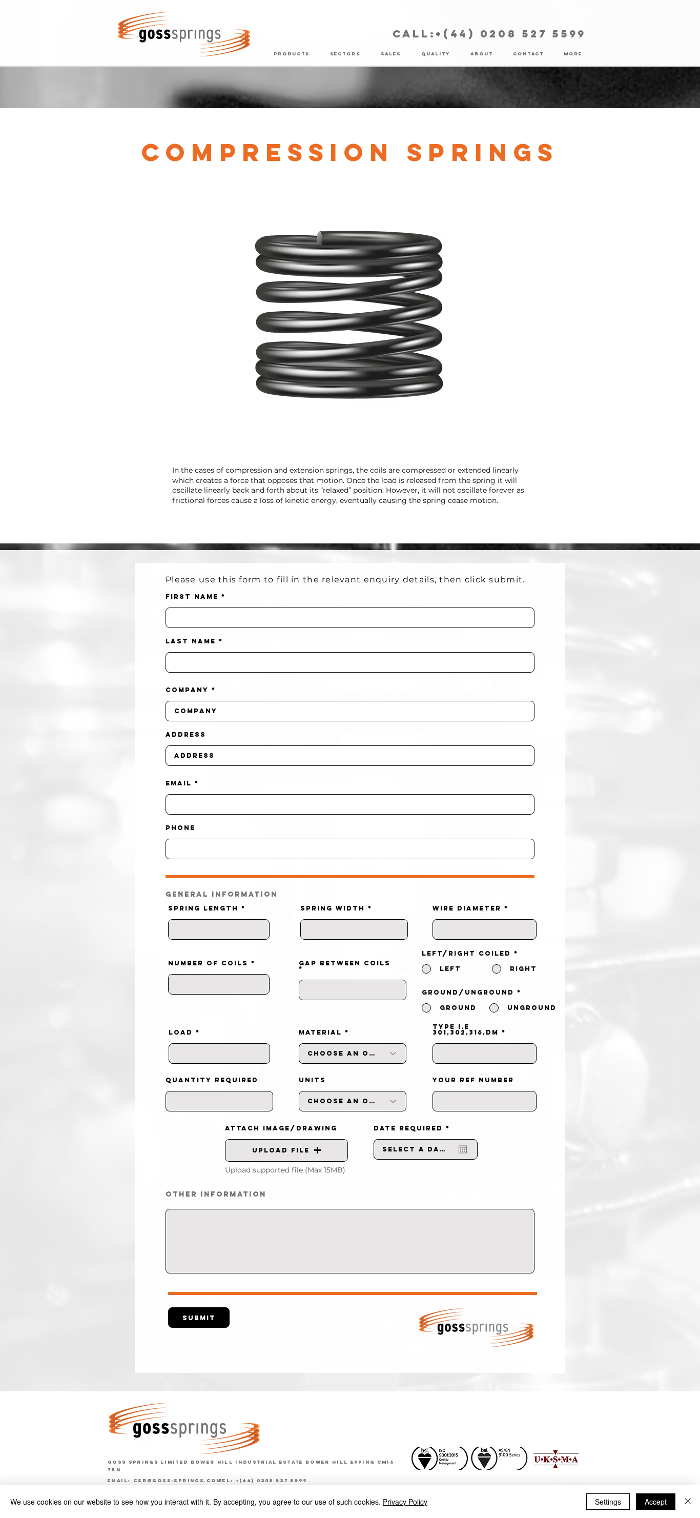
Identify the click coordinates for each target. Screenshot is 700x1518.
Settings (608, 1501)
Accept (656, 1501)
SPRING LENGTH (203, 908)
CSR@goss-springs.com (177, 1480)
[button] (286, 1150)
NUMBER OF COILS (208, 963)
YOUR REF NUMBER (473, 1080)
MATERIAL (320, 1032)
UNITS (312, 1080)
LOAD (181, 1032)
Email (179, 783)
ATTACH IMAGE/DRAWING (281, 1128)
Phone (180, 828)
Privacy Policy (405, 1501)
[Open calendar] (463, 1149)
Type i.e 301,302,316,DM (466, 1029)
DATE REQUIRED (415, 1128)
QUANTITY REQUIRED (212, 1080)
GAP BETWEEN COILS (344, 963)
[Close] (688, 1501)
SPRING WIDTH (332, 908)
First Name (192, 596)
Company (187, 690)
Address (186, 734)
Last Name (191, 641)
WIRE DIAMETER (467, 908)
